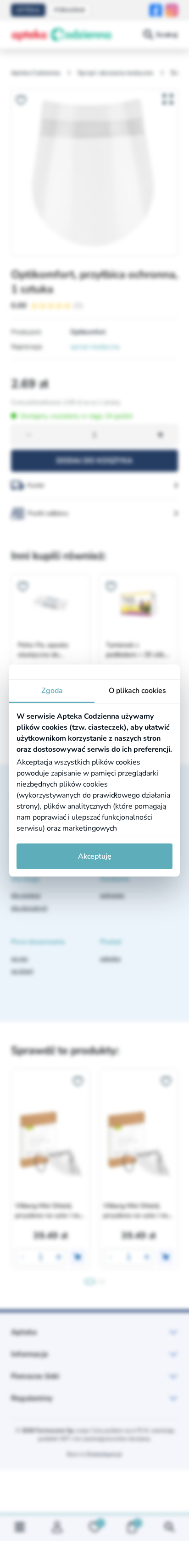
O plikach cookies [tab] (137, 691)
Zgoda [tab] (52, 691)
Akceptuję (94, 856)
